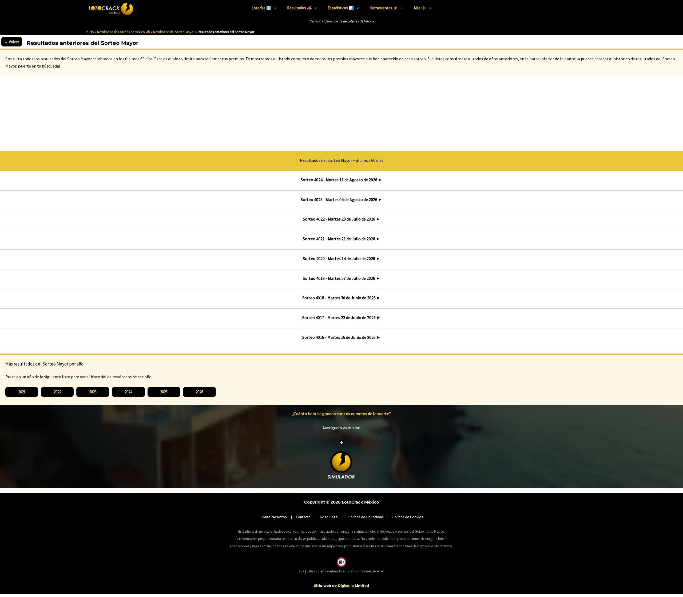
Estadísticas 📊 (341, 7)
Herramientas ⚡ (384, 7)
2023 (93, 391)
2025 (164, 391)
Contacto (303, 516)
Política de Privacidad (365, 516)
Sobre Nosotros (274, 516)
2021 (22, 391)
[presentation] (273, 8)
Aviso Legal (329, 516)
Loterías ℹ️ (261, 7)
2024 (128, 391)
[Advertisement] (341, 112)
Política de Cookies (407, 516)
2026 (199, 391)
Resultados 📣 (299, 7)
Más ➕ (420, 7)
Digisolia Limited (353, 585)
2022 (57, 391)
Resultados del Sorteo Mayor (173, 32)
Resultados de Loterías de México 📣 (123, 32)
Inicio (90, 32)
